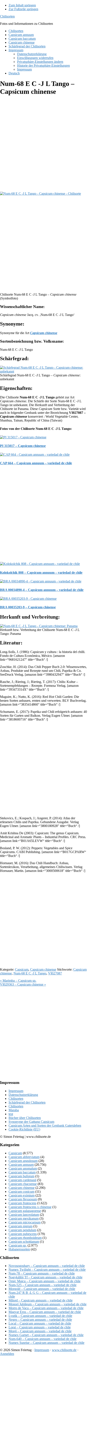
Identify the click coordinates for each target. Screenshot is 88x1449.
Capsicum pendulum (22, 1230)
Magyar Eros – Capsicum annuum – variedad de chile (45, 1312)
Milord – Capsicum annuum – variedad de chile (41, 1300)
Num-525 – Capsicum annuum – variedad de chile (42, 1285)
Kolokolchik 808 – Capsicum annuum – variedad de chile (41, 572)
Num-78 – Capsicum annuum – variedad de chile (42, 1273)
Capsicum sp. (18, 1245)
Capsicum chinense (43, 969)
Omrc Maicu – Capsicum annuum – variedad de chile (45, 1281)
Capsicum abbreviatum (24, 1157)
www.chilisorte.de (64, 1350)
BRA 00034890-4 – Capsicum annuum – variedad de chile (42, 590)
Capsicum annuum (21, 1164)
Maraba (14, 1110)
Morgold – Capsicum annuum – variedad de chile (42, 1289)
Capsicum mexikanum (24, 1218)
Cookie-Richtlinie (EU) (24, 1129)
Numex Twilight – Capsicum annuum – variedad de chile (47, 1269)
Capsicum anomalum (23, 1168)
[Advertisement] (44, 144)
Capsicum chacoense (23, 1184)
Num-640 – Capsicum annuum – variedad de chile (42, 1339)
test (11, 1114)
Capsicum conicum (21, 1191)
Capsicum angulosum (23, 1161)
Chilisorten (7, 16)
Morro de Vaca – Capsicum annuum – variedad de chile (46, 1308)
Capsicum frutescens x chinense (30, 1207)
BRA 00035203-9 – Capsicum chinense (28, 607)
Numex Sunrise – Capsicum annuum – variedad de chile (46, 1342)
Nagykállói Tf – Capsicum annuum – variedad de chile (45, 1277)
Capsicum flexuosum (23, 1199)
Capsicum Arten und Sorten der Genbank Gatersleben (45, 1125)
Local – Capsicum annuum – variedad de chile (40, 1323)
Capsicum (21, 969)
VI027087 (55, 973)
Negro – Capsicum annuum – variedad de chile (40, 1319)
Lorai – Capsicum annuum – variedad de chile (40, 1327)
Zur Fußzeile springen (23, 9)
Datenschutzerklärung (23, 1095)
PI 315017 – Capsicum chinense (23, 446)
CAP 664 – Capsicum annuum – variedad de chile (36, 463)
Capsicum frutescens (22, 1203)
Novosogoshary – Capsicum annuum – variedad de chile (47, 1266)
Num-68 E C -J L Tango (29, 973)
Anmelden (7, 1354)
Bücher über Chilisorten (25, 1118)
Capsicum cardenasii (22, 1180)
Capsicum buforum (21, 1176)
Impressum (16, 1091)
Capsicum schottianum (24, 1241)
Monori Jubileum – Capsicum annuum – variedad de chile (48, 1304)
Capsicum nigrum (20, 1226)
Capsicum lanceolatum (24, 1214)
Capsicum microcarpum (25, 1222)
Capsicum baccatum (22, 1172)
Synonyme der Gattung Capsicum (31, 1121)
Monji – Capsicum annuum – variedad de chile (40, 1331)
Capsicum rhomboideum (25, 1238)
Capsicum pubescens (23, 1234)
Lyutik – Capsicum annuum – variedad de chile (40, 1316)
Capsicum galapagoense (25, 1211)
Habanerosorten (19, 1249)
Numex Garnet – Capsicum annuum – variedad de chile (46, 1335)
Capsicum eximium (22, 1195)
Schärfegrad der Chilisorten (27, 1102)
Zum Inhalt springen (22, 5)
